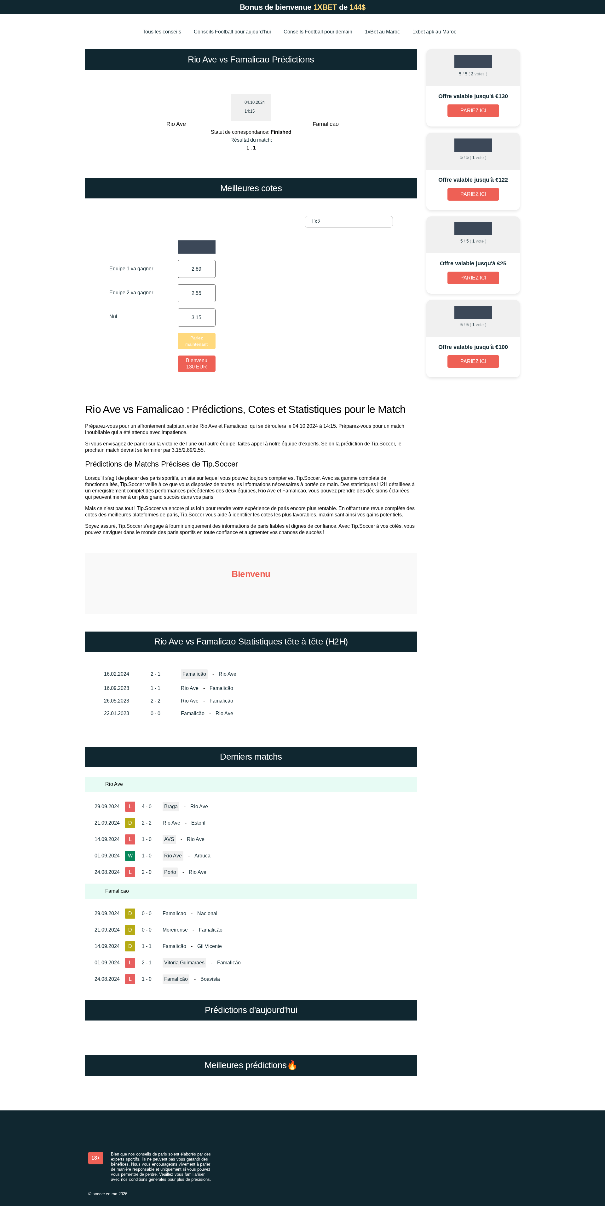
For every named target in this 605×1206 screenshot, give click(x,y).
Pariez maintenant (196, 341)
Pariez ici (473, 110)
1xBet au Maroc (382, 31)
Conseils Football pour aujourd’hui (232, 31)
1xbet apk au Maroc (434, 31)
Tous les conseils (162, 31)
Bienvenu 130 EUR (196, 363)
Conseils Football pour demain (318, 31)
